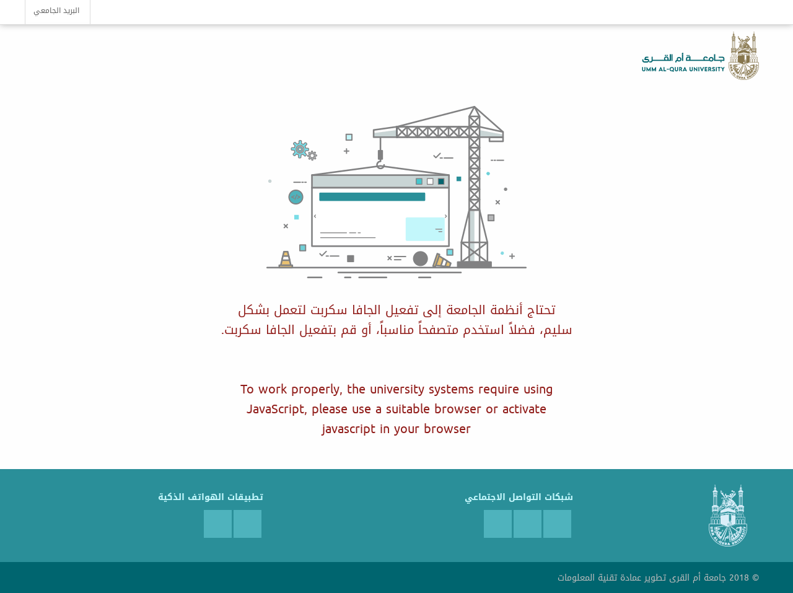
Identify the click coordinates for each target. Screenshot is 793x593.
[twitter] (557, 524)
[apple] (218, 524)
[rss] (498, 524)
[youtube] (527, 524)
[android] (247, 524)
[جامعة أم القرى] (742, 56)
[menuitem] (57, 12)
